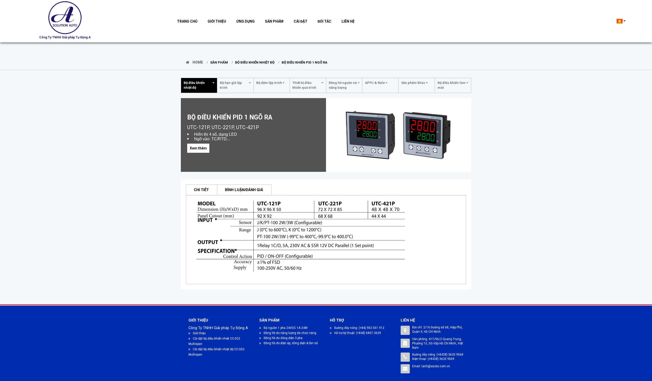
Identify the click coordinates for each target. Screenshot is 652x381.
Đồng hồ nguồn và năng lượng (343, 85)
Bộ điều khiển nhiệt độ (255, 62)
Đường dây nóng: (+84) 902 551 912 (359, 328)
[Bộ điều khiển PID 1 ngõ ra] (371, 135)
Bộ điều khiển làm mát (452, 85)
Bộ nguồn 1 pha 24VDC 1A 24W (286, 328)
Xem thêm (198, 148)
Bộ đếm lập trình (269, 83)
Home (197, 62)
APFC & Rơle (375, 83)
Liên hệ (348, 21)
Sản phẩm (274, 21)
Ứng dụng (245, 21)
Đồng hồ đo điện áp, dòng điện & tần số (291, 343)
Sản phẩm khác (413, 83)
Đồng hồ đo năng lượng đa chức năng (290, 333)
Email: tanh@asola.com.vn (431, 366)
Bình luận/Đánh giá (244, 189)
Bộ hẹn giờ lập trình (231, 85)
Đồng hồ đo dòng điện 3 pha (283, 338)
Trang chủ (187, 21)
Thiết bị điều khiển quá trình (304, 85)
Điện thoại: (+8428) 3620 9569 (433, 359)
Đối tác (324, 21)
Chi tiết (201, 189)
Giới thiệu (217, 21)
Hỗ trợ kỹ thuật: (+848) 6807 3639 (357, 333)
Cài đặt (300, 21)
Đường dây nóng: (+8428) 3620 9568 (437, 354)
